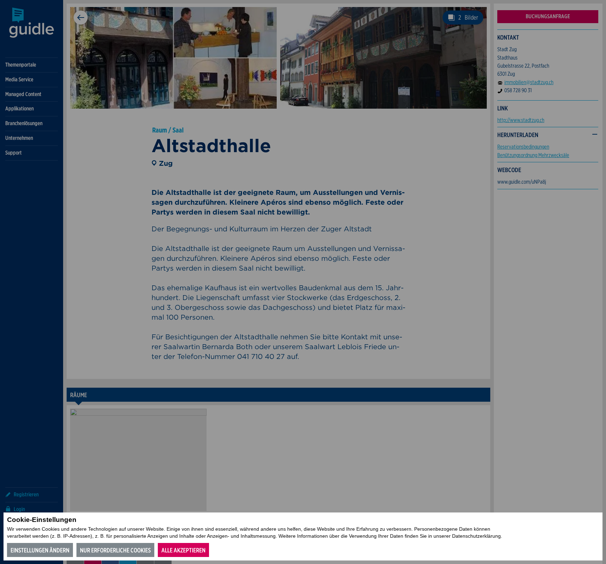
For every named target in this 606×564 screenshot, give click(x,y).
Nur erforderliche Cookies (115, 550)
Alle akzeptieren (183, 550)
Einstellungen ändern (40, 550)
